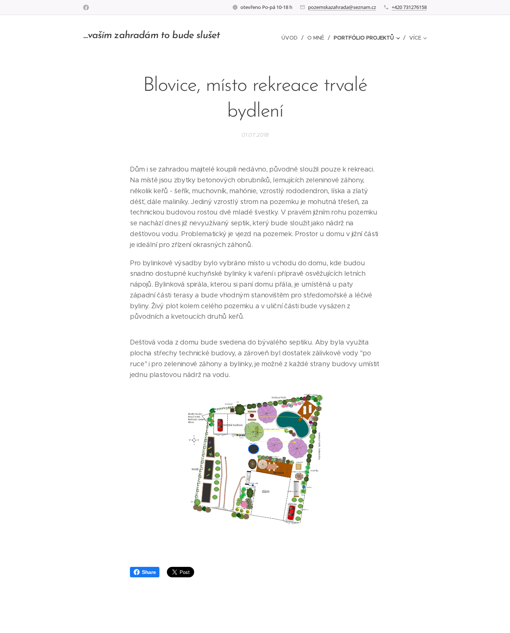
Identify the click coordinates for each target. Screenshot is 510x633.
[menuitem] (292, 37)
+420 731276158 (409, 7)
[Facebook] (86, 7)
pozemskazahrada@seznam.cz (342, 7)
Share (149, 572)
